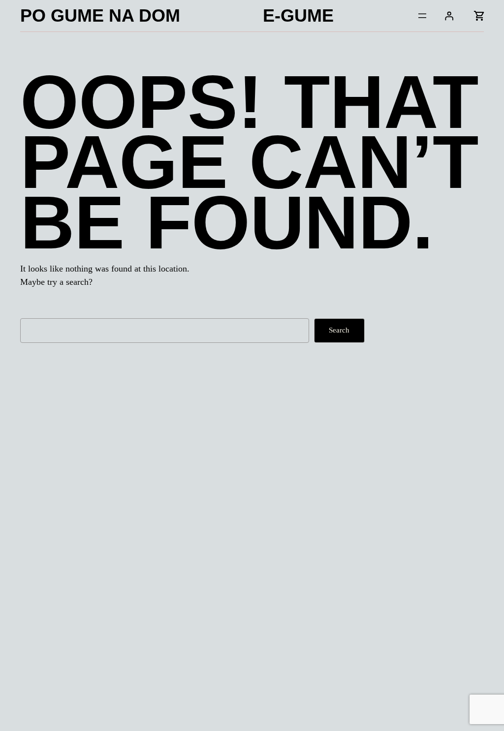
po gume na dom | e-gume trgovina (115, 522)
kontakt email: (62, 708)
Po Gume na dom (100, 15)
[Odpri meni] (422, 16)
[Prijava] (449, 16)
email (179, 713)
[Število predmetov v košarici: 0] (479, 16)
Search (339, 330)
